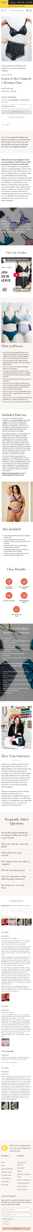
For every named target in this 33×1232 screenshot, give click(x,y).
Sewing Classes (6, 1172)
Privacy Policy (22, 1186)
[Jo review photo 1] (5, 1042)
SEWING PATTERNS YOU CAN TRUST (16, 6)
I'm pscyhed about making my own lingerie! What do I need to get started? (14, 835)
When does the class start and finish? (14, 845)
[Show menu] (2, 10)
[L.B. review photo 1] (5, 1106)
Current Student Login (17, 117)
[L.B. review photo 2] (14, 1106)
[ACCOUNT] (27, 10)
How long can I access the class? (12, 886)
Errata (19, 1171)
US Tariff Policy (22, 1189)
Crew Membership (7, 1169)
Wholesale (5, 1181)
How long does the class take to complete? (15, 862)
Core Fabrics (5, 1178)
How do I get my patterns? (13, 870)
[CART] (31, 10)
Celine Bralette (18, 420)
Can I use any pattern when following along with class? (13, 877)
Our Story (5, 1185)
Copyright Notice (23, 1183)
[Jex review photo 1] (5, 997)
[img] (5, 936)
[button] (5, 91)
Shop (3, 1162)
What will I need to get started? (11, 854)
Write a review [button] (16, 910)
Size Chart (20, 1168)
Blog (3, 1165)
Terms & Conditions (24, 1180)
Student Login (6, 1175)
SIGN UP (16, 1228)
